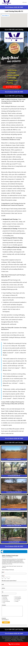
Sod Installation (22, 636)
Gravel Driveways (8, 640)
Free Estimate (14, 640)
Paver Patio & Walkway (6, 638)
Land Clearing (19, 639)
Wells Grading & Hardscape (7, 636)
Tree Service (7, 639)
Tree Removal (21, 638)
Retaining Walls (15, 636)
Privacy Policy (20, 640)
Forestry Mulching (15, 638)
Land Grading (13, 639)
